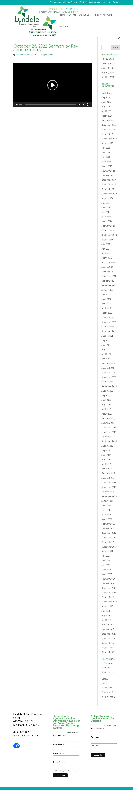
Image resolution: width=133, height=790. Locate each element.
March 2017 (106, 574)
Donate (116, 2)
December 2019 (108, 427)
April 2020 (106, 409)
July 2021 (105, 340)
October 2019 (107, 437)
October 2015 (107, 643)
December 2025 (108, 125)
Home (62, 15)
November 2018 (108, 487)
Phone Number (59, 762)
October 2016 (107, 597)
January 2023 (107, 267)
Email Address (59, 735)
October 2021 (107, 327)
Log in (104, 683)
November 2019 (108, 432)
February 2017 (108, 579)
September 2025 (109, 139)
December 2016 (108, 588)
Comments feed (108, 692)
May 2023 (106, 249)
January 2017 (107, 583)
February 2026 (108, 120)
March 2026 (106, 116)
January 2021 (107, 368)
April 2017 (106, 570)
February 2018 (108, 524)
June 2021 (106, 345)
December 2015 (108, 634)
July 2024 (105, 203)
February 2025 (108, 171)
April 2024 (106, 217)
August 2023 (107, 239)
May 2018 (106, 510)
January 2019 (107, 478)
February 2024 (108, 226)
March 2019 (106, 469)
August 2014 (107, 647)
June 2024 (106, 207)
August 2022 (107, 290)
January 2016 (107, 629)
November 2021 (108, 322)
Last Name (58, 753)
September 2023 (109, 235)
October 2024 (107, 189)
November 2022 (108, 276)
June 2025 (106, 152)
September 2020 (109, 386)
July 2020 (105, 395)
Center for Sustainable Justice (93, 2)
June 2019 (106, 455)
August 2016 (107, 606)
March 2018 (106, 519)
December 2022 (108, 272)
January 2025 (107, 175)
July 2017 (105, 556)
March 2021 (106, 359)
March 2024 (106, 221)
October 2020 (107, 382)
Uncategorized (108, 672)
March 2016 (106, 625)
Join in (62, 26)
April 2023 (106, 253)
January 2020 (107, 423)
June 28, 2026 (108, 63)
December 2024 (108, 180)
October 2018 (107, 492)
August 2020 (107, 391)
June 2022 (106, 299)
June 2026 (106, 102)
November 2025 (108, 129)
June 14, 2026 (108, 68)
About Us (84, 15)
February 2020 (108, 418)
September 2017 (109, 547)
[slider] (50, 104)
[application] (52, 85)
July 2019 (105, 450)
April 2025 (106, 162)
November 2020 (108, 377)
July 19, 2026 (107, 59)
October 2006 (107, 652)
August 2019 (107, 446)
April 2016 (106, 620)
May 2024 (106, 212)
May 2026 (106, 106)
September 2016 (109, 602)
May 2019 (106, 460)
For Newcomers (103, 15)
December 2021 (108, 317)
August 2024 (107, 198)
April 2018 (106, 515)
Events (72, 15)
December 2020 (108, 372)
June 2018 (106, 505)
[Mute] (84, 104)
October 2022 (107, 281)
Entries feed (106, 688)
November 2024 (108, 184)
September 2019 (109, 441)
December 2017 (108, 533)
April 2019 (106, 464)
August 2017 (107, 551)
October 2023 (107, 230)
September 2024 (109, 194)
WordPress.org (108, 697)
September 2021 (109, 331)
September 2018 (109, 496)
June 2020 (106, 400)
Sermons (49, 55)
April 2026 (106, 111)
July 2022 (105, 295)
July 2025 (105, 148)
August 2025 (107, 143)
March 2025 (106, 166)
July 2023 (105, 244)
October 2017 (107, 542)
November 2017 (108, 537)
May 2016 (106, 615)
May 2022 (106, 304)
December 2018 (108, 482)
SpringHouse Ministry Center (63, 2)
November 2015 (108, 638)
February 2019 (108, 473)
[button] (52, 85)
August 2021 (107, 336)
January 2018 (107, 528)
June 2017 (106, 560)
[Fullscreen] (88, 104)
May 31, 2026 (107, 72)
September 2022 (109, 285)
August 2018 (107, 501)
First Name (58, 744)
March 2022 (106, 313)
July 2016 (105, 611)
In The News (107, 663)
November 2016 (108, 593)
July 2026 (105, 97)
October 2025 (107, 134)
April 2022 (106, 308)
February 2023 (108, 262)
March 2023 (106, 258)
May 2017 (106, 565)
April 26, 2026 (107, 77)
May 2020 (106, 404)
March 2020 (106, 414)
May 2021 (106, 350)
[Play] (16, 104)
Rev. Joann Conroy (23, 55)
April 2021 (106, 354)
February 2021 (108, 363)
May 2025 (106, 157)
